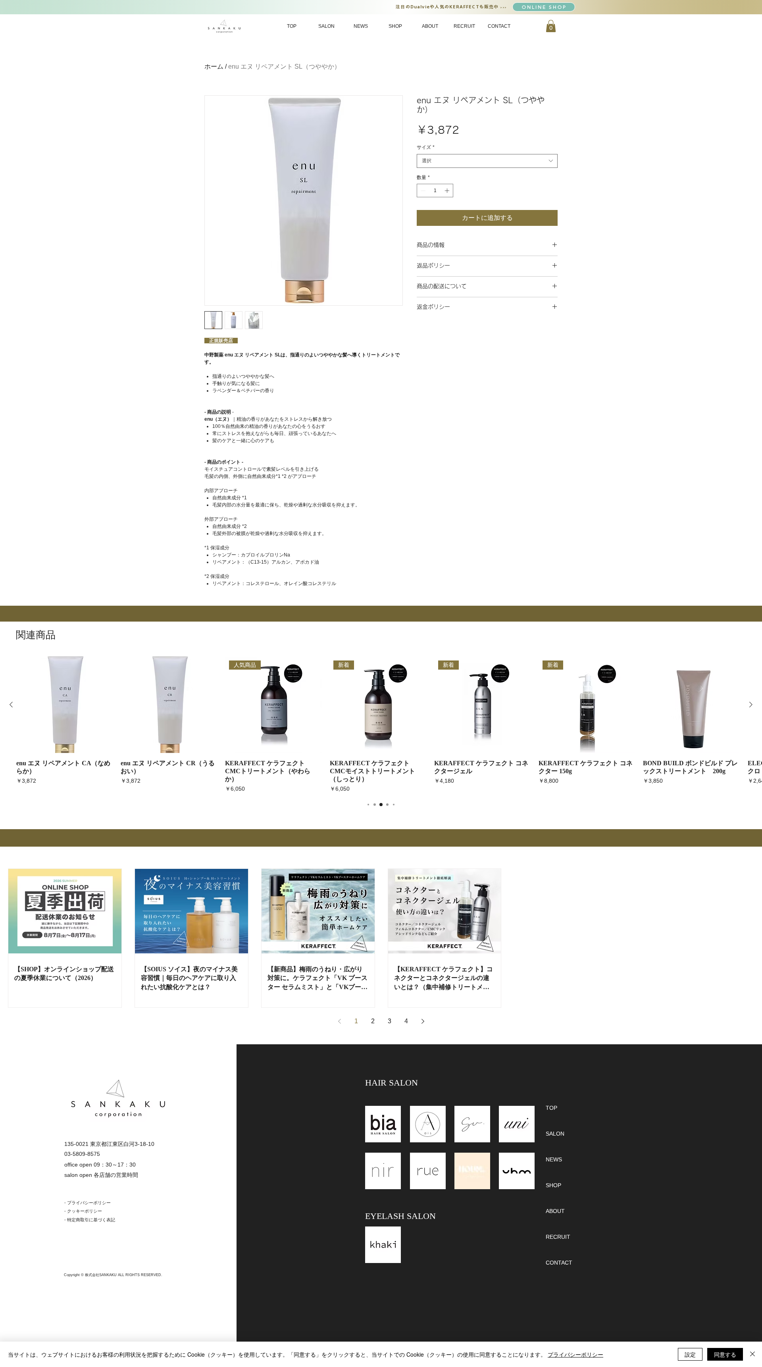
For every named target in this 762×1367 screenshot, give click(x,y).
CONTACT (559, 1262)
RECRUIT (558, 1237)
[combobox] (487, 161)
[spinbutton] (435, 190)
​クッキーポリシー (84, 1211)
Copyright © (74, 1275)
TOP (551, 1108)
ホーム (213, 66)
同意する (725, 1354)
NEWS (554, 1159)
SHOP (553, 1185)
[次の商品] (751, 704)
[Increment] (447, 190)
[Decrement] (422, 190)
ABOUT (555, 1211)
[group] (381, 724)
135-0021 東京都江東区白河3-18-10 (109, 1144)
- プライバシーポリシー (87, 1202)
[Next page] (423, 1021)
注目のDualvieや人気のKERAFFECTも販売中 (448, 6)
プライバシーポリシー (575, 1354)
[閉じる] (752, 1354)
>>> (503, 7)
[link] (551, 26)
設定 (690, 1354)
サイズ (426, 147)
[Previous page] (339, 1021)
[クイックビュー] (64, 705)
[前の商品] (11, 704)
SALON (555, 1133)
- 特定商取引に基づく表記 (89, 1219)
